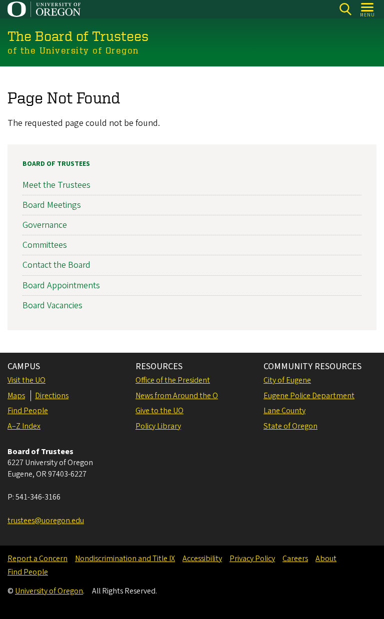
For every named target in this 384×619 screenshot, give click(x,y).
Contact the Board (56, 265)
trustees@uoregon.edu (46, 520)
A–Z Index (24, 426)
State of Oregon (291, 426)
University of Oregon (49, 591)
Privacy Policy (252, 558)
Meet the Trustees (56, 185)
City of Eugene (287, 380)
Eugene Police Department (309, 395)
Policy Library (158, 426)
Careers (295, 558)
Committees (44, 245)
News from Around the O (177, 395)
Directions (51, 395)
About (326, 558)
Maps (16, 395)
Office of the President (173, 380)
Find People (28, 410)
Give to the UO (160, 410)
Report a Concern (38, 558)
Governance (44, 225)
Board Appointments (61, 285)
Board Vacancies (52, 305)
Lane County (285, 410)
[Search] (345, 9)
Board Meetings (51, 205)
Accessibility (202, 558)
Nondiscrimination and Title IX (125, 558)
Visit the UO (27, 380)
